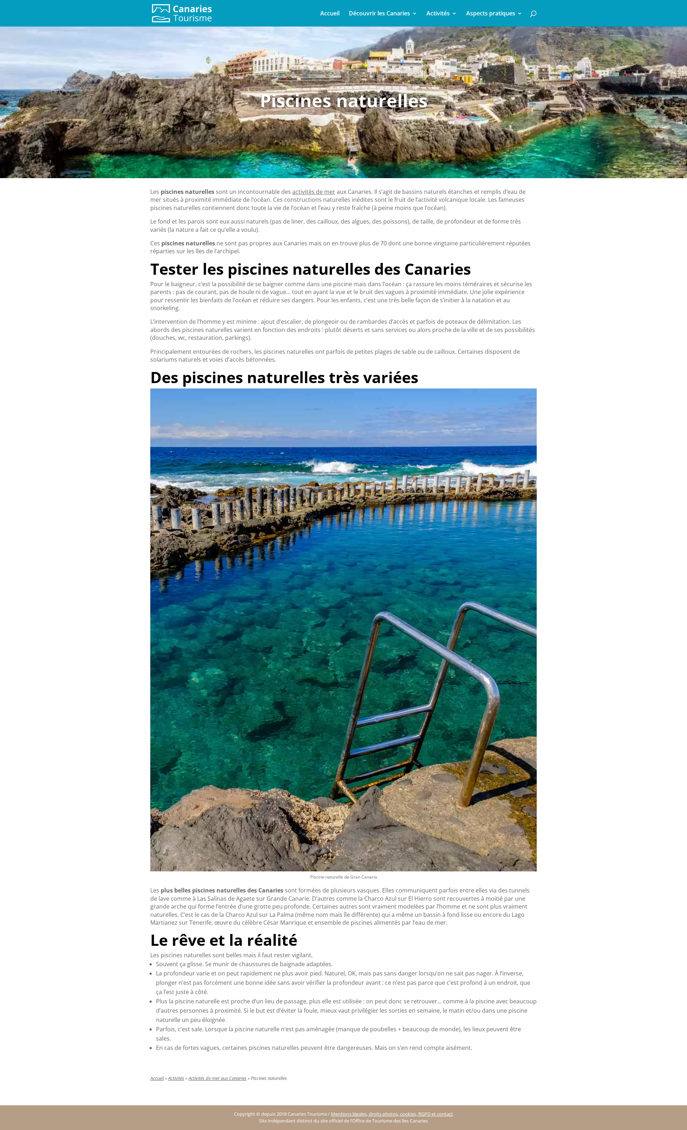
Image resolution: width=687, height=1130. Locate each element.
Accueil (330, 14)
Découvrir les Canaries (379, 14)
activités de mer (313, 192)
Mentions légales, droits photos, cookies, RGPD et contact (392, 1114)
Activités (438, 14)
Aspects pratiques (490, 14)
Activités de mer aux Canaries (218, 1078)
